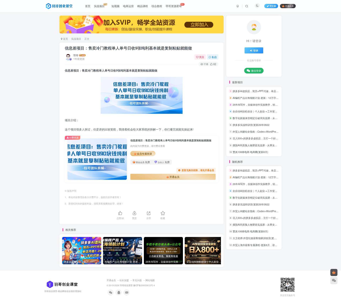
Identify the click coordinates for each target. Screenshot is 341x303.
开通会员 (289, 5)
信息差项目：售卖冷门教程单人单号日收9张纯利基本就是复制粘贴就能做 (128, 48)
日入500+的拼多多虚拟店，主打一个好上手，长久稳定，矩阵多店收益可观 (274, 138)
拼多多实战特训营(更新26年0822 (251, 125)
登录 (255, 50)
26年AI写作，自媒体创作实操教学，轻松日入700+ (260, 104)
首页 (65, 38)
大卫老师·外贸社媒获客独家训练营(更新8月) (257, 238)
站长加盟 (124, 280)
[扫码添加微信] (333, 280)
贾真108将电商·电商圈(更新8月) (250, 152)
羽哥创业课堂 (126, 285)
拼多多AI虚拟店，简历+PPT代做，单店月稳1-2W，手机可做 (266, 91)
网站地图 (150, 280)
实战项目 (76, 38)
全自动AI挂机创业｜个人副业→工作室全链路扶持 (260, 111)
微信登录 (256, 70)
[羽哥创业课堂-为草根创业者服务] (61, 284)
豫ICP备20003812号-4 (144, 285)
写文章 (273, 5)
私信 (214, 57)
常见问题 (137, 280)
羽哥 (75, 55)
